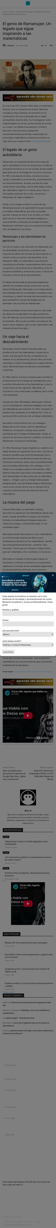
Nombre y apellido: (10, 610)
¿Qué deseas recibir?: (11, 641)
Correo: (5, 620)
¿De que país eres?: (11, 630)
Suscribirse (8, 652)
